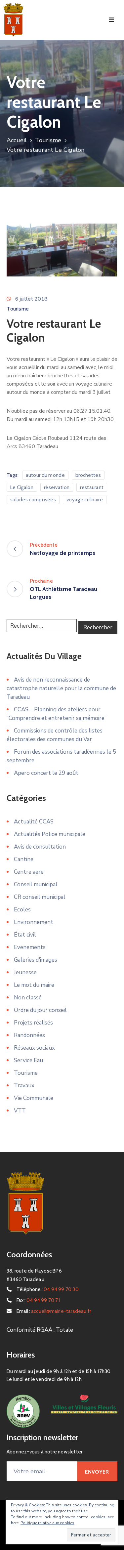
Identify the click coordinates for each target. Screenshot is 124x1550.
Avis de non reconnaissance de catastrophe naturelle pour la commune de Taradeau (61, 688)
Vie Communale (33, 1098)
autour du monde (45, 475)
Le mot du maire (34, 985)
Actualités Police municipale (49, 834)
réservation (56, 487)
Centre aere (29, 872)
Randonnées (29, 1035)
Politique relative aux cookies (47, 1523)
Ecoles (22, 909)
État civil (25, 935)
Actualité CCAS (34, 821)
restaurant (91, 487)
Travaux (24, 1085)
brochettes (88, 475)
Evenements (30, 947)
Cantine (23, 859)
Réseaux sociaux (34, 1048)
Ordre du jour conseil (40, 1010)
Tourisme (48, 140)
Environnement (33, 922)
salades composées (33, 500)
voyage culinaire (84, 500)
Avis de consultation (40, 847)
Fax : (38, 1300)
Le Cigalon (21, 487)
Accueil (17, 140)
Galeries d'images (35, 960)
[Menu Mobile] (111, 20)
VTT (20, 1110)
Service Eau (28, 1060)
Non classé (28, 997)
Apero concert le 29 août (46, 773)
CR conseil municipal (39, 897)
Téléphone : (48, 1289)
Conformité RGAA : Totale (40, 1330)
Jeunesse (25, 972)
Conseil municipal (36, 884)
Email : (54, 1311)
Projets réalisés (33, 1022)
